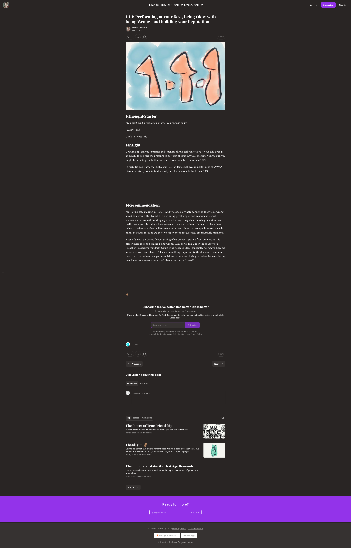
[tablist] (137, 383)
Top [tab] (128, 418)
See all (131, 487)
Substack (162, 542)
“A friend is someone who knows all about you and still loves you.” (157, 429)
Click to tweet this (136, 137)
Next (216, 363)
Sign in (342, 5)
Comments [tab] (132, 383)
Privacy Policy (196, 334)
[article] (175, 431)
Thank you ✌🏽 (137, 445)
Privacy (175, 528)
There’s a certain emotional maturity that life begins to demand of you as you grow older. (162, 471)
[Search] (311, 5)
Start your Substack (168, 535)
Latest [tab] (136, 418)
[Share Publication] (317, 5)
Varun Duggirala (139, 28)
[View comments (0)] (138, 36)
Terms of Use (188, 331)
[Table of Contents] (3, 274)
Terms (183, 528)
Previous (136, 363)
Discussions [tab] (146, 418)
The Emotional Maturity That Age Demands (159, 466)
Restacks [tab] (144, 383)
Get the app (189, 535)
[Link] (122, 116)
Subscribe (328, 5)
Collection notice (195, 528)
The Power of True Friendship (149, 426)
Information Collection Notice (175, 334)
